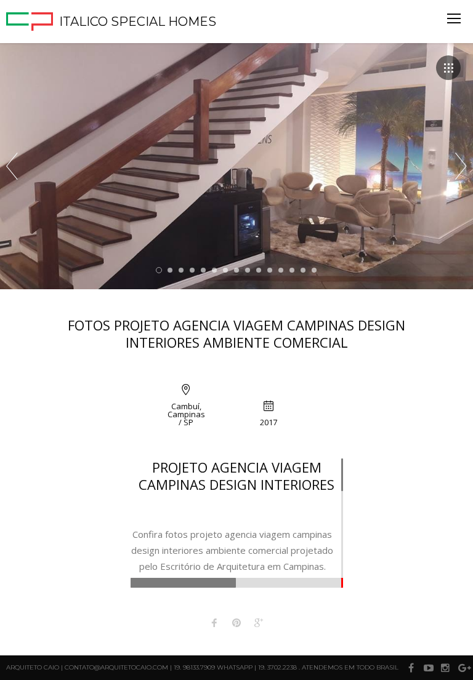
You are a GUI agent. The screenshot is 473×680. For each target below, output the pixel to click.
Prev (12, 166)
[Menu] (454, 18)
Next (461, 166)
